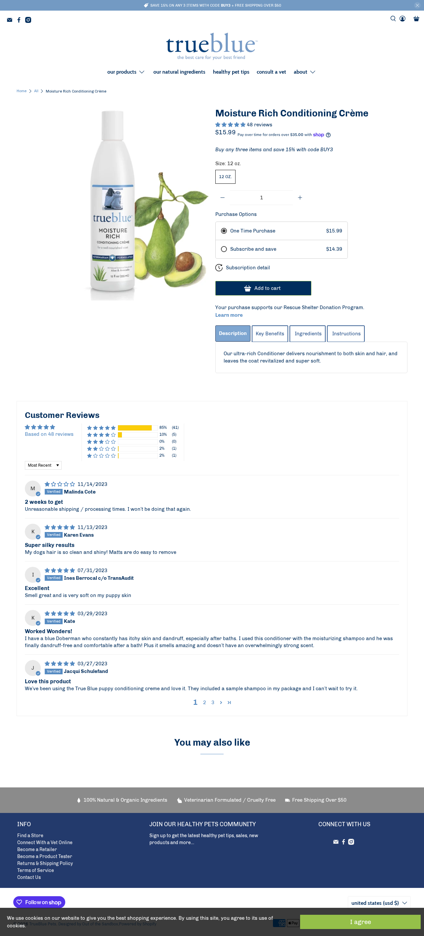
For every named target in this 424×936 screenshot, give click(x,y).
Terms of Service (35, 870)
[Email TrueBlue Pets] (11, 21)
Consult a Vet (271, 72)
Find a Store (30, 835)
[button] (231, 125)
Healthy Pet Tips (231, 72)
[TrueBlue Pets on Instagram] (29, 21)
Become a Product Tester (44, 856)
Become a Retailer (37, 849)
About (300, 72)
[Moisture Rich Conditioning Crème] (113, 204)
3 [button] (212, 702)
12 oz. (225, 176)
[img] (60, 484)
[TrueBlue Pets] (212, 46)
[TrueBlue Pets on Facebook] (20, 21)
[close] (417, 5)
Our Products (121, 72)
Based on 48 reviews (49, 434)
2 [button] (204, 702)
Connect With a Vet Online (45, 842)
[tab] (232, 333)
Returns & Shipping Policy (45, 863)
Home (21, 91)
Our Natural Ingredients (179, 72)
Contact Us (29, 877)
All (36, 91)
